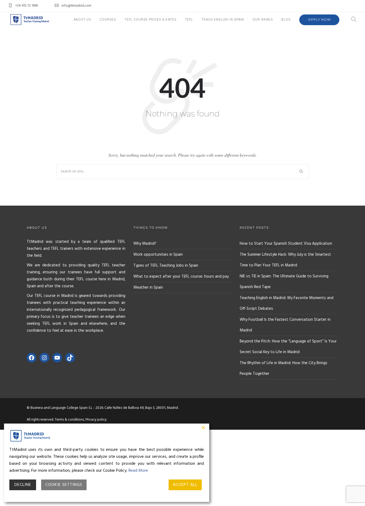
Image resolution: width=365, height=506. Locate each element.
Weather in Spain (148, 287)
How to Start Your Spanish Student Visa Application (286, 243)
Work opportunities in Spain (158, 254)
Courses (108, 19)
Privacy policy (96, 419)
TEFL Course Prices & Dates (150, 19)
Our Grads (263, 19)
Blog (286, 19)
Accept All (185, 484)
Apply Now (319, 19)
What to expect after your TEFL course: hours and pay (181, 276)
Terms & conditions (69, 419)
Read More (138, 470)
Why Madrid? (144, 243)
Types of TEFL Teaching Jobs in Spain (165, 265)
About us (82, 19)
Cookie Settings (63, 484)
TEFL (189, 19)
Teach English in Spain (222, 19)
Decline (22, 484)
